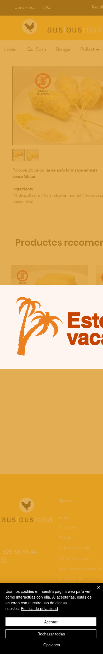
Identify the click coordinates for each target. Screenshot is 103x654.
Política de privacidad (39, 608)
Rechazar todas (51, 634)
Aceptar (51, 622)
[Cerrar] (95, 590)
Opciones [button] (51, 644)
